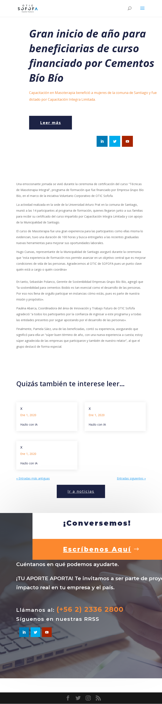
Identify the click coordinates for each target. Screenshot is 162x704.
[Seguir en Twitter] (114, 141)
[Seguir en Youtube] (127, 141)
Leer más (50, 122)
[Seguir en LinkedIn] (102, 141)
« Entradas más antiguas (33, 478)
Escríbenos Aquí (97, 549)
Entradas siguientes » (131, 478)
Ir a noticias (81, 491)
